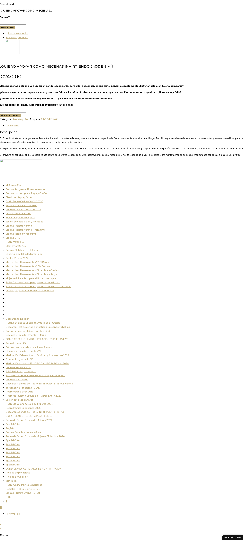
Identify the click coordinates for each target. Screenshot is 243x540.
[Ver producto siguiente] (29, 37)
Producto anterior (18, 33)
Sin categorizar (20, 119)
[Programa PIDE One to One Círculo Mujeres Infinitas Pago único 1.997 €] (13, 53)
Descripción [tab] (12, 125)
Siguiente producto (17, 37)
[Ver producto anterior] (6, 33)
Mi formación (13, 513)
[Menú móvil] (3, 507)
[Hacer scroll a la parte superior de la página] (1, 520)
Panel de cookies (232, 537)
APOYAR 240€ (49, 119)
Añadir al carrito (7, 27)
